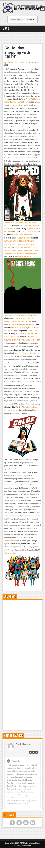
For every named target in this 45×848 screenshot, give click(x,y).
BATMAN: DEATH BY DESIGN (14, 241)
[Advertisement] (22, 37)
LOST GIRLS (27, 318)
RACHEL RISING (28, 324)
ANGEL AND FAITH (23, 238)
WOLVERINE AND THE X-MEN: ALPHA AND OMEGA (22, 340)
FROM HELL (18, 318)
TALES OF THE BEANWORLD (27, 315)
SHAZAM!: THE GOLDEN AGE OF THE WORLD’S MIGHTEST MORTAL (19, 244)
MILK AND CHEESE (31, 235)
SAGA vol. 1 (22, 334)
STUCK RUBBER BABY (28, 232)
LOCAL (31, 337)
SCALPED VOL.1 (9, 222)
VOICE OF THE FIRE (24, 321)
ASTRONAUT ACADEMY (18, 327)
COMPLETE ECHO (16, 324)
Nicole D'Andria (12, 63)
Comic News (23, 63)
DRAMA (31, 330)
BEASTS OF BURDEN (17, 235)
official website (9, 553)
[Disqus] (22, 632)
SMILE (36, 330)
